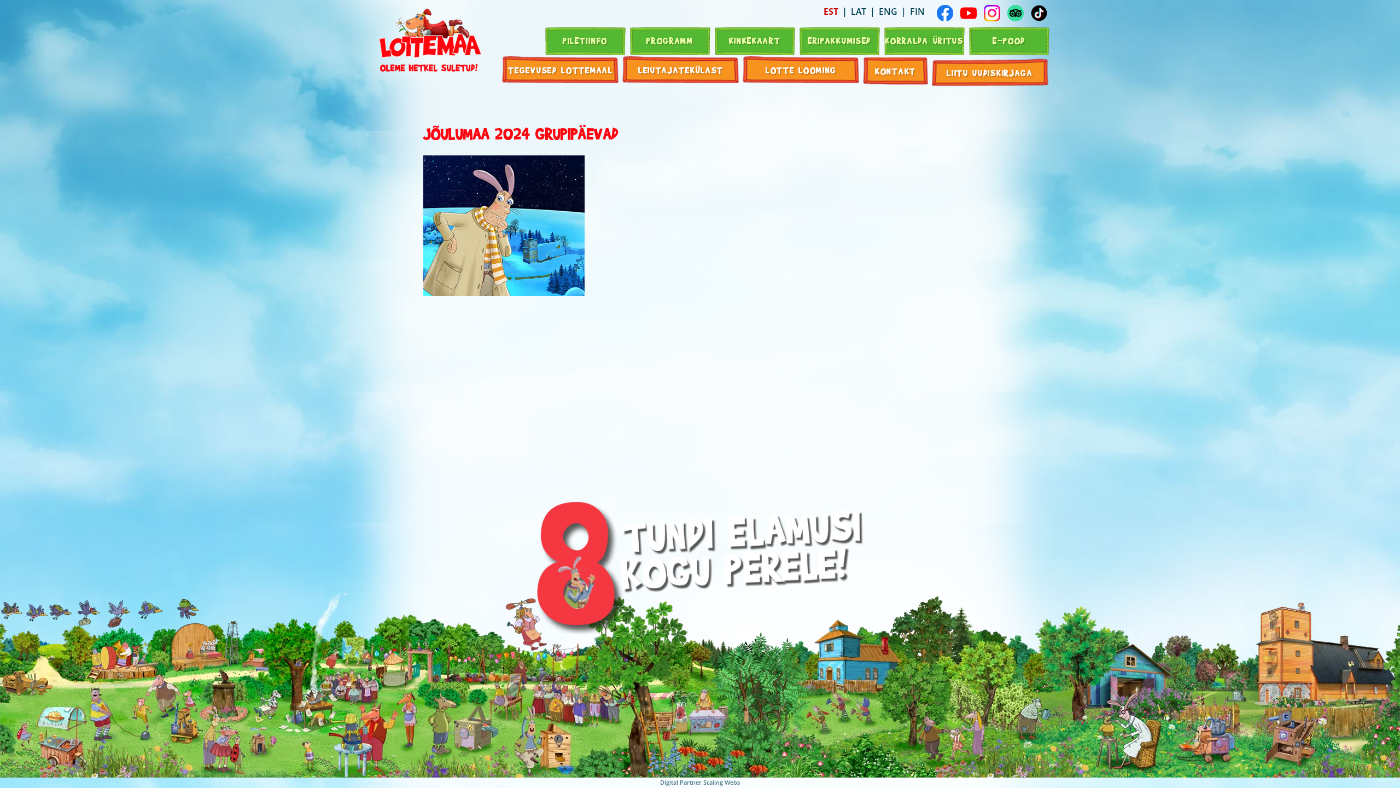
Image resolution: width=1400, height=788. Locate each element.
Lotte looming (801, 69)
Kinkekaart (755, 40)
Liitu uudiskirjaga (990, 72)
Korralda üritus (924, 40)
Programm (669, 40)
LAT (858, 11)
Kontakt (895, 71)
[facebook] (945, 13)
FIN (917, 11)
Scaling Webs (721, 782)
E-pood (1009, 40)
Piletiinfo (585, 40)
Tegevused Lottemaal (560, 69)
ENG (888, 11)
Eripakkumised (839, 40)
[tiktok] (1039, 13)
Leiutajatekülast (681, 69)
